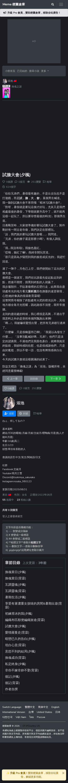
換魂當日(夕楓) (15, 572)
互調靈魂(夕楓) (15, 585)
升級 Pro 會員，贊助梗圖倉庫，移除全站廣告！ (34, 12)
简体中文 (43, 707)
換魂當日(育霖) (15, 578)
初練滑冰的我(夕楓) (18, 614)
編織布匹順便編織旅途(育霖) (25, 620)
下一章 (54, 378)
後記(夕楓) (12, 676)
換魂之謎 (17, 86)
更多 (44, 71)
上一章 (13, 378)
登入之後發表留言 (12, 516)
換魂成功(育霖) (15, 658)
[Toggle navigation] (61, 4)
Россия (41, 717)
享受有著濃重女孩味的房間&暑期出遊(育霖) (33, 605)
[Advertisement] (34, 137)
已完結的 (22, 71)
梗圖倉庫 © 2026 (10, 725)
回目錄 (34, 378)
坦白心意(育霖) (15, 645)
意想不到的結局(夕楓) (20, 651)
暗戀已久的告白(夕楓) (20, 639)
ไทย (31, 717)
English (55, 707)
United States (44, 712)
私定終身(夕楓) (15, 664)
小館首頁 (10, 71)
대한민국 (7, 717)
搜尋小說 (34, 71)
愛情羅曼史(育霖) (17, 632)
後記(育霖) (12, 683)
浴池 (10, 81)
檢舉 (49, 182)
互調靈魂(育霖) (15, 591)
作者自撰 (11, 689)
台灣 (31, 712)
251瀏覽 (37, 388)
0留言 (26, 388)
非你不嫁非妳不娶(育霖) (22, 670)
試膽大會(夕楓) (16, 175)
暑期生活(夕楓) (15, 597)
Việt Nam (21, 717)
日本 (57, 712)
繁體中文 (30, 707)
